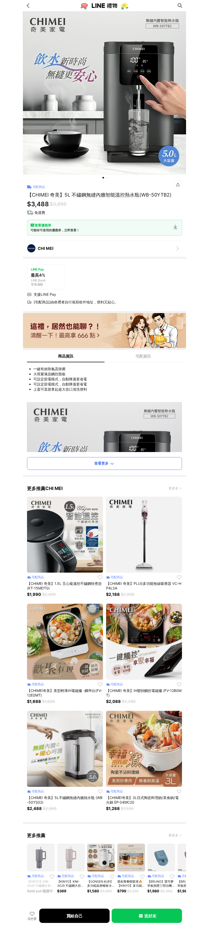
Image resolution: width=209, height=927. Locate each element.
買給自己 (75, 915)
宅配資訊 (143, 356)
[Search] (180, 6)
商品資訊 (65, 356)
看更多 (173, 488)
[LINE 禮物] (104, 5)
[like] (100, 577)
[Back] (29, 6)
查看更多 (101, 463)
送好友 (150, 915)
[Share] (178, 185)
